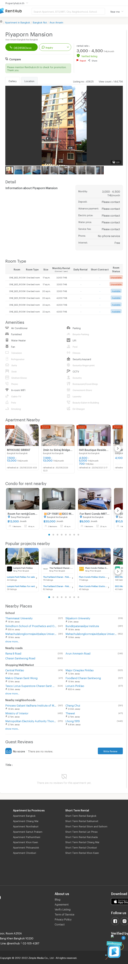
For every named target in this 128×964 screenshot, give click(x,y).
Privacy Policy (63, 919)
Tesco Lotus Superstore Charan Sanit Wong (30, 685)
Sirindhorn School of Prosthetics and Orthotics (31, 625)
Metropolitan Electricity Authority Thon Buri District (30, 721)
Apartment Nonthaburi (25, 826)
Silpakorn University (78, 618)
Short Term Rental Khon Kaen (82, 852)
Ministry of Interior (16, 713)
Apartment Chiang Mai (25, 821)
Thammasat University (18, 618)
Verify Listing (62, 909)
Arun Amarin (56, 22)
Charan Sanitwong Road (20, 658)
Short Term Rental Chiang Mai (82, 842)
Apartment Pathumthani (26, 837)
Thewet (70, 713)
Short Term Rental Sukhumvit (81, 821)
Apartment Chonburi (24, 852)
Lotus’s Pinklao (75, 685)
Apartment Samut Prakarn (27, 831)
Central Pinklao (14, 670)
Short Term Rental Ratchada (81, 837)
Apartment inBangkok (17, 22)
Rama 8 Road (13, 653)
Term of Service (64, 914)
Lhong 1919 (73, 721)
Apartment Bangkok (24, 815)
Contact (60, 924)
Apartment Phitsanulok (26, 847)
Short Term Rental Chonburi (81, 847)
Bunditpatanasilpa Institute (82, 625)
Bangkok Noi (40, 22)
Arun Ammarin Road (78, 653)
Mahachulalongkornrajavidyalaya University (31, 633)
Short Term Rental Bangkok (80, 815)
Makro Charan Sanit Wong (21, 677)
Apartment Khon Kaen (25, 842)
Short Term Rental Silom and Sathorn (86, 826)
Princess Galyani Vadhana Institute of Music (31, 705)
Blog (57, 899)
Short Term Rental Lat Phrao (81, 831)
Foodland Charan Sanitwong (83, 677)
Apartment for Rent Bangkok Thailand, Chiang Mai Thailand (16, 11)
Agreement (62, 904)
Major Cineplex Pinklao (80, 670)
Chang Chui (73, 705)
